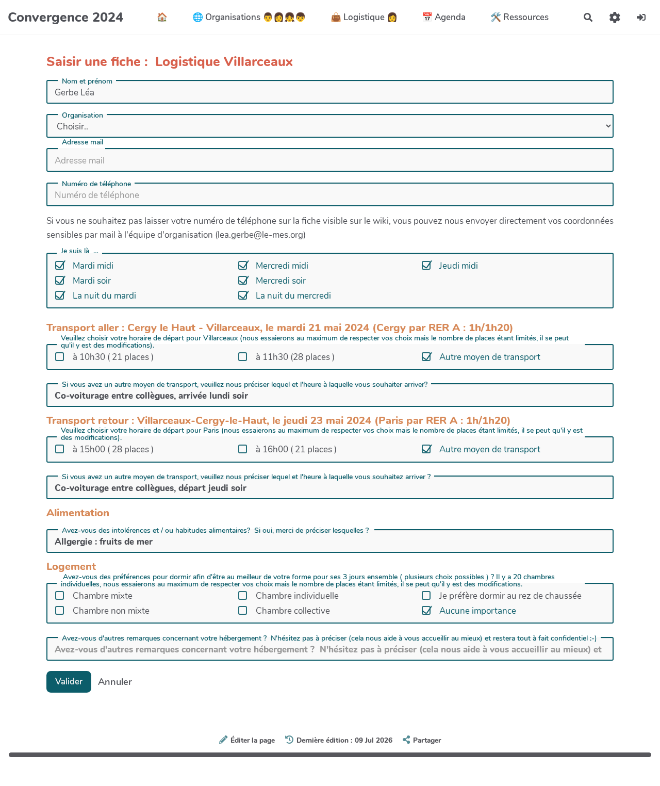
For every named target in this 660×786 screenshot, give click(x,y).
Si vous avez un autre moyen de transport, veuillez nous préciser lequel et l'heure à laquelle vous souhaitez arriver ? (246, 477)
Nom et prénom (87, 81)
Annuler (115, 681)
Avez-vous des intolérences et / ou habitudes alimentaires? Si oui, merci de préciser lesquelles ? (216, 530)
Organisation (82, 115)
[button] (615, 17)
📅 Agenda (444, 17)
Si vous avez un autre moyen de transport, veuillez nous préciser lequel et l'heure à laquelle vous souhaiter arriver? (244, 384)
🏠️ (162, 17)
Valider (68, 681)
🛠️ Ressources (519, 17)
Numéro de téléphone (96, 184)
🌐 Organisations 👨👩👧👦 (249, 17)
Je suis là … (79, 252)
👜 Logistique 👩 (364, 17)
